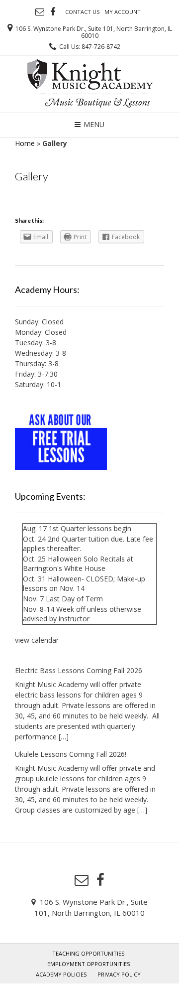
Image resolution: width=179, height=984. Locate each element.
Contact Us (82, 11)
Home (25, 143)
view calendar (37, 640)
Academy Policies (61, 974)
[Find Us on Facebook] (52, 11)
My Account (122, 11)
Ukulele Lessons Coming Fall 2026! (70, 754)
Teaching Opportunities (88, 953)
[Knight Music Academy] (90, 83)
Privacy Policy (119, 974)
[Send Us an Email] (39, 11)
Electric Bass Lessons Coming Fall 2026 (78, 670)
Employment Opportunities (88, 964)
